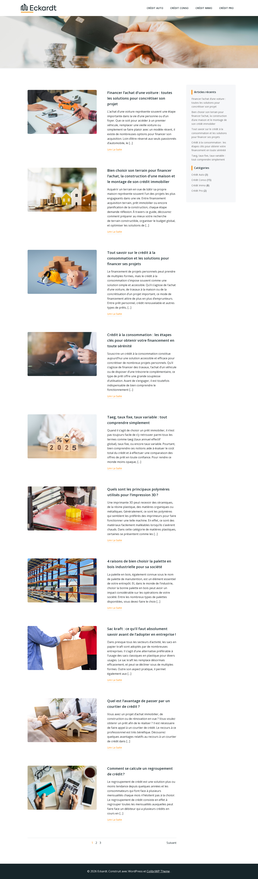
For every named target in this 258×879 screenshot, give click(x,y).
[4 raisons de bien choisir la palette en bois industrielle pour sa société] (62, 580)
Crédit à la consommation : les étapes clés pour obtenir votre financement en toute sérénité (208, 146)
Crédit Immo (204, 8)
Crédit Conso (179, 8)
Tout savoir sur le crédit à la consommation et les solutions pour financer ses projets (209, 133)
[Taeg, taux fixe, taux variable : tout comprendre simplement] (62, 436)
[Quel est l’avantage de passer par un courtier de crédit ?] (62, 720)
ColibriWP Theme (158, 871)
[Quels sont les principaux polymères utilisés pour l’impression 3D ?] (62, 508)
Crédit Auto (155, 8)
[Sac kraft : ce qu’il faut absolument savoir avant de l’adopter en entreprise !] (62, 648)
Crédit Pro (226, 8)
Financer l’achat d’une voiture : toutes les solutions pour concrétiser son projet (208, 102)
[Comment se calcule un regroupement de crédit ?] (62, 787)
